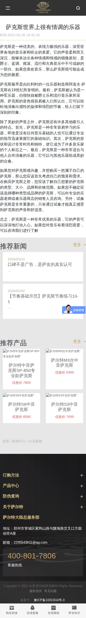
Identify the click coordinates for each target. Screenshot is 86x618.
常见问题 (50, 591)
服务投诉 (35, 591)
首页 (5, 441)
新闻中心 (19, 441)
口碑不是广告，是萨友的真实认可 (40, 264)
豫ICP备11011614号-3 (49, 600)
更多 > (79, 245)
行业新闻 (35, 441)
